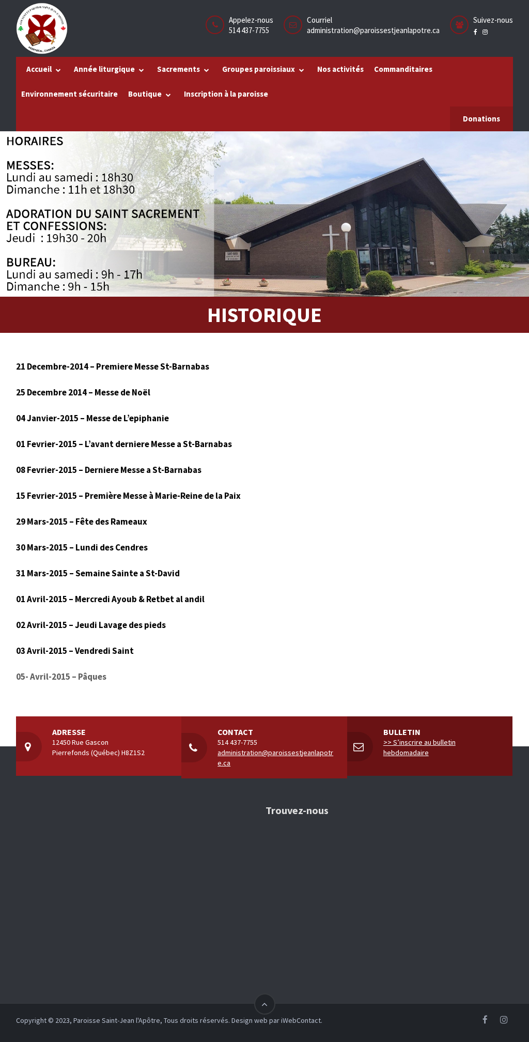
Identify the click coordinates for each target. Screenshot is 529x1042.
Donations (481, 119)
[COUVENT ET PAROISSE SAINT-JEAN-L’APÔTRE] (42, 28)
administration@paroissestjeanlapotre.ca (373, 30)
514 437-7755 (237, 742)
